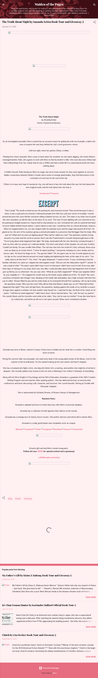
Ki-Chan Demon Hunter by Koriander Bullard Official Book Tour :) (39, 605)
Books (18, 499)
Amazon (55, 193)
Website (19, 429)
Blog (10, 499)
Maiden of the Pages (49, 4)
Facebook (28, 429)
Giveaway (28, 499)
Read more (91, 597)
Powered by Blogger (50, 668)
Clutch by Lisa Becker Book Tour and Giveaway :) (29, 635)
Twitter (38, 429)
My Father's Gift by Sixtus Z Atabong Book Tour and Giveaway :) (36, 575)
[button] (94, 22)
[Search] (94, 5)
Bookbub (58, 429)
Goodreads (45, 193)
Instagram (47, 429)
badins (54, 673)
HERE (40, 451)
